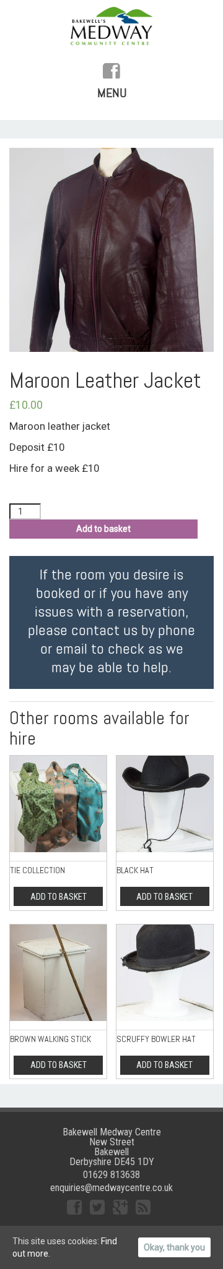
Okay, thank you (174, 1247)
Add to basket (103, 529)
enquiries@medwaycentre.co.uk (111, 1188)
